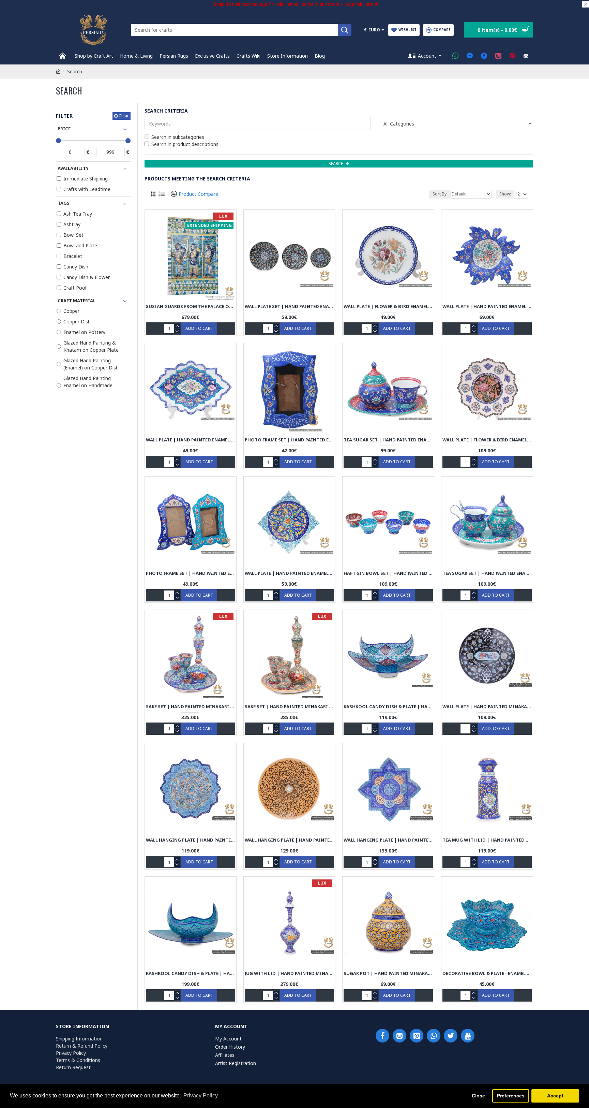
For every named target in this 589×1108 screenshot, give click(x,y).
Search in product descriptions (184, 144)
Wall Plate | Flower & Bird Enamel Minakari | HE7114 (388, 306)
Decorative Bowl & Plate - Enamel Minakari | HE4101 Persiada (487, 973)
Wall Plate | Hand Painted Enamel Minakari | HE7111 (190, 440)
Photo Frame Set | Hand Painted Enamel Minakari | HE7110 (289, 440)
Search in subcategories (177, 137)
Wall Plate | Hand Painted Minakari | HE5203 (487, 707)
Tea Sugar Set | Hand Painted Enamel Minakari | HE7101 (487, 573)
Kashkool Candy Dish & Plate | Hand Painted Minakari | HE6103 (388, 707)
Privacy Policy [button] (200, 1095)
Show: (505, 194)
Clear (124, 116)
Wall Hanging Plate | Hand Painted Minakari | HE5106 (289, 840)
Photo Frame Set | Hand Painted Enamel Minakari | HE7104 (190, 573)
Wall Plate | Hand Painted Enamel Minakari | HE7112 (487, 306)
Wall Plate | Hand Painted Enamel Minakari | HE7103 (289, 573)
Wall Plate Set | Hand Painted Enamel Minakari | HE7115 (289, 306)
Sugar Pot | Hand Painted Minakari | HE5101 (388, 973)
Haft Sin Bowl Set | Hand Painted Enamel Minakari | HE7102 (388, 573)
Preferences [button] (511, 1095)
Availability (73, 168)
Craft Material (76, 300)
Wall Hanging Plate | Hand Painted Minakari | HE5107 (190, 840)
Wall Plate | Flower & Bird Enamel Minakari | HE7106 (487, 440)
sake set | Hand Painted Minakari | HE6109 (190, 707)
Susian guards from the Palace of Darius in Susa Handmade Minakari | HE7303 (190, 306)
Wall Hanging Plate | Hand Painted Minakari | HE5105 (388, 840)
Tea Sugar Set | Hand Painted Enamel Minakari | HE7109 (388, 440)
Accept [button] (555, 1095)
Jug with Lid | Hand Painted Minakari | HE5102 (289, 973)
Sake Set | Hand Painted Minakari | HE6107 (289, 707)
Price (64, 129)
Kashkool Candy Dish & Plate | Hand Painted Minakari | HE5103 (190, 973)
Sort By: (440, 194)
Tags (64, 203)
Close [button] (478, 1095)
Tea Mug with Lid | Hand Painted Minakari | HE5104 (487, 840)
